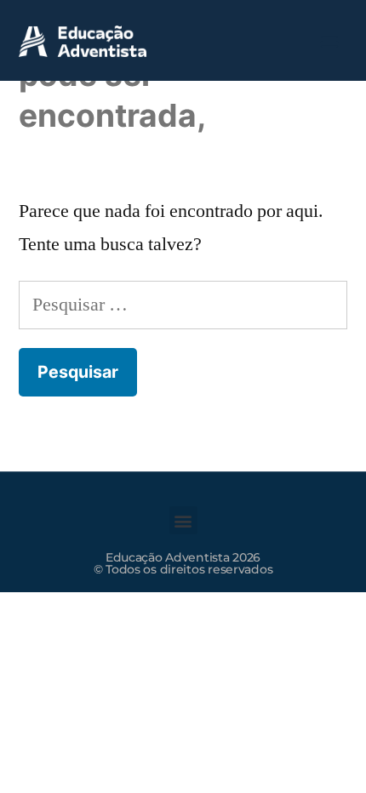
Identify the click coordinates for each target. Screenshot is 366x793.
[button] (330, 40)
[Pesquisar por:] (183, 305)
